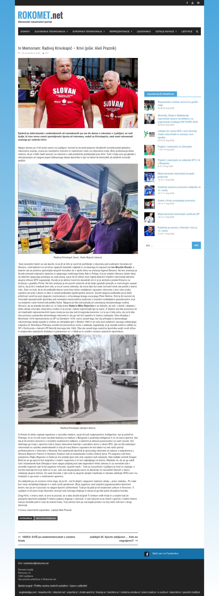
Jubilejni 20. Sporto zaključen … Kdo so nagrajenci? (114, 538)
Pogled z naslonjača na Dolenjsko (175, 146)
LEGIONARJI (144, 31)
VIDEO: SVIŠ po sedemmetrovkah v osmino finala (46, 538)
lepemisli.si (175, 592)
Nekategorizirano (46, 518)
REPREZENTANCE (119, 31)
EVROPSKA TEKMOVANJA (87, 31)
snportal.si (72, 592)
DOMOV (25, 31)
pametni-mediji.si (191, 592)
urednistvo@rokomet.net (36, 563)
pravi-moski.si (149, 592)
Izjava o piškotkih (78, 585)
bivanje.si (101, 592)
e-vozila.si (163, 592)
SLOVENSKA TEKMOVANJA (50, 31)
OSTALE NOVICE (165, 31)
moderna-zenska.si (130, 592)
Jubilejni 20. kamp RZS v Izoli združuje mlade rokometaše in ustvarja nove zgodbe (177, 134)
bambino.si (113, 592)
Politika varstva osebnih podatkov (51, 585)
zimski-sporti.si (86, 592)
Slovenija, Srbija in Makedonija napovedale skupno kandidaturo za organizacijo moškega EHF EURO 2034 (178, 118)
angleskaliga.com (28, 592)
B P (47, 53)
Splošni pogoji (25, 585)
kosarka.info (45, 592)
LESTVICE (186, 31)
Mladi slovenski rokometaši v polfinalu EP (178, 214)
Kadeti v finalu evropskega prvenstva (176, 200)
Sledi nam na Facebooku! (165, 553)
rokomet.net (59, 592)
